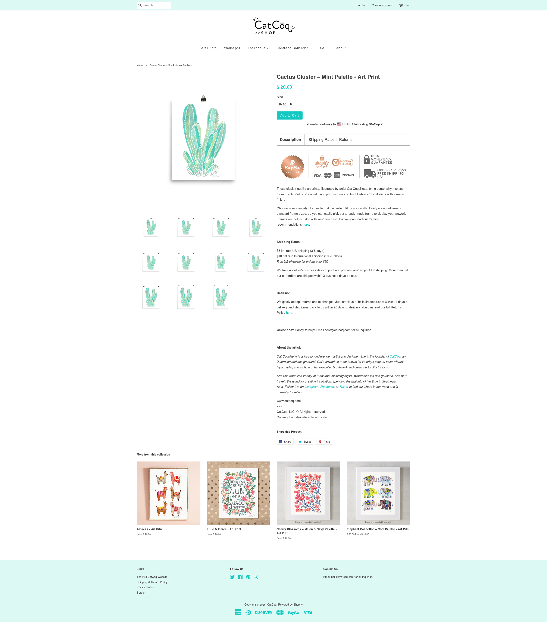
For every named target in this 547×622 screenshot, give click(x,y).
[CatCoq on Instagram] (255, 578)
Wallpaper (232, 48)
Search (141, 592)
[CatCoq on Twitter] (232, 578)
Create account (382, 5)
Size (280, 96)
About (341, 48)
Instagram (311, 386)
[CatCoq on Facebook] (240, 578)
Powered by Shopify (290, 604)
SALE (324, 48)
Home (140, 65)
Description (290, 139)
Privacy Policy (145, 587)
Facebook (327, 386)
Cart (407, 5)
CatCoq (271, 604)
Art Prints (209, 48)
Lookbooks (257, 48)
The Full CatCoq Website (152, 577)
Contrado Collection (293, 48)
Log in (360, 5)
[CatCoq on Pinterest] (248, 578)
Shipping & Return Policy (152, 582)
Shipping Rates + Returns (331, 139)
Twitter (343, 386)
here (289, 312)
